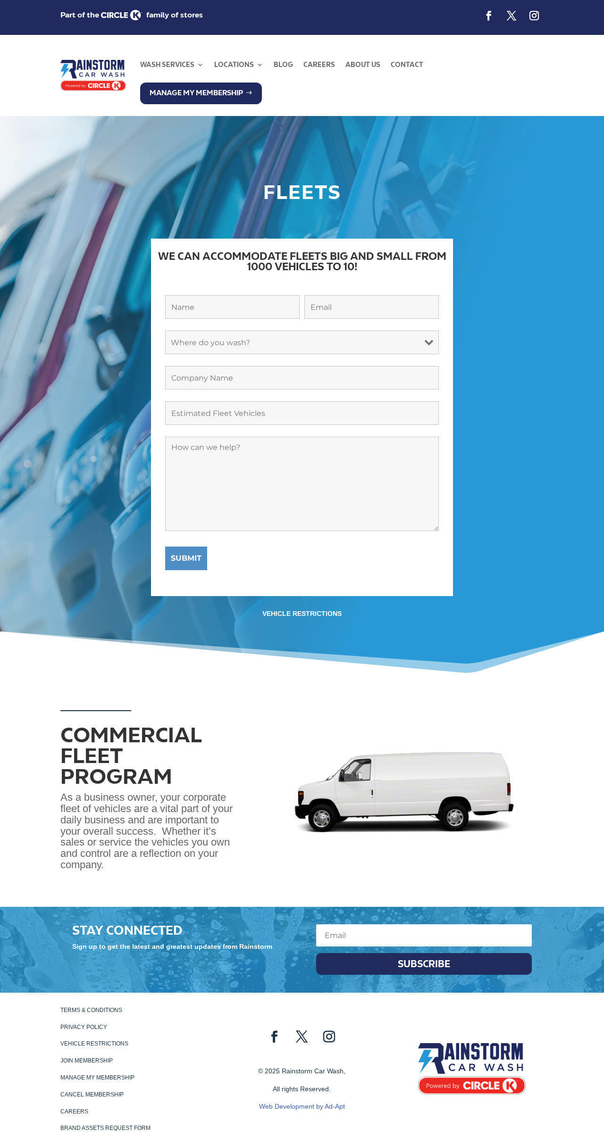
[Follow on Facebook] (488, 15)
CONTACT (407, 64)
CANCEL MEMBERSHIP (92, 1094)
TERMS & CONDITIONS (91, 1010)
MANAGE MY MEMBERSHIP (97, 1077)
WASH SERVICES (167, 64)
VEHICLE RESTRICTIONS (302, 613)
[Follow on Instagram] (534, 15)
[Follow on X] (511, 15)
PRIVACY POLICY (83, 1027)
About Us (362, 64)
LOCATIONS (234, 64)
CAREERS (319, 64)
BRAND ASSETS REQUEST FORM (105, 1128)
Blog (283, 64)
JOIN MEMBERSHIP (86, 1060)
